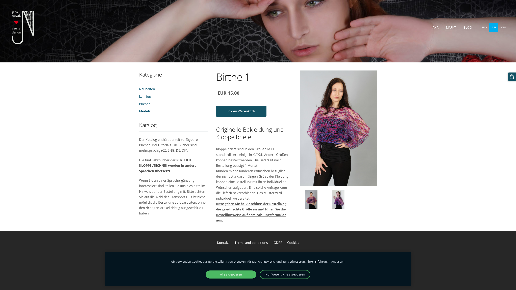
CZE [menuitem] (503, 27)
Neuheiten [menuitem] (147, 89)
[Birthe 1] (311, 199)
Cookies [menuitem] (293, 242)
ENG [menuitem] (484, 27)
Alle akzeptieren (231, 274)
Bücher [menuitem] (144, 104)
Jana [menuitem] (435, 27)
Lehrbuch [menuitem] (146, 96)
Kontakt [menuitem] (223, 242)
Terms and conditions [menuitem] (251, 242)
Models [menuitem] (145, 111)
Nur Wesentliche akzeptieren (285, 274)
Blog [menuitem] (467, 27)
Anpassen (337, 261)
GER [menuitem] (494, 27)
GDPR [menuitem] (278, 242)
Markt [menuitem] (451, 27)
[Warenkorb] (512, 76)
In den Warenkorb (241, 111)
